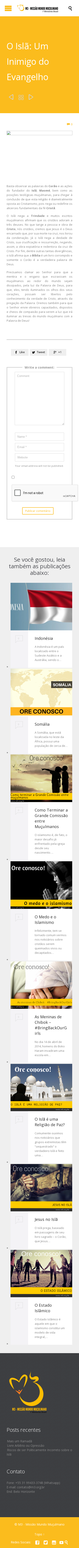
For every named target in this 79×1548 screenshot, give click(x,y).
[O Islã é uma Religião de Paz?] (41, 1087)
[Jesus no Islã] (41, 1188)
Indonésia (44, 638)
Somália (42, 724)
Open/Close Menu (8, 8)
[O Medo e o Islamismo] (41, 885)
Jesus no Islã (46, 1219)
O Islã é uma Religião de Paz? (50, 1121)
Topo (38, 1534)
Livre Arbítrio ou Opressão (25, 1445)
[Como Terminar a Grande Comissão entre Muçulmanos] (41, 778)
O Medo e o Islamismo (45, 919)
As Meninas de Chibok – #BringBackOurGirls (51, 1025)
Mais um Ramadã (19, 1441)
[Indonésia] (41, 606)
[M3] (41, 8)
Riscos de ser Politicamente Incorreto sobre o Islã (39, 1452)
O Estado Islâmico (43, 1308)
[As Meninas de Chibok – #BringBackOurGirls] (41, 985)
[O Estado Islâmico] (41, 1273)
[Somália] (41, 692)
